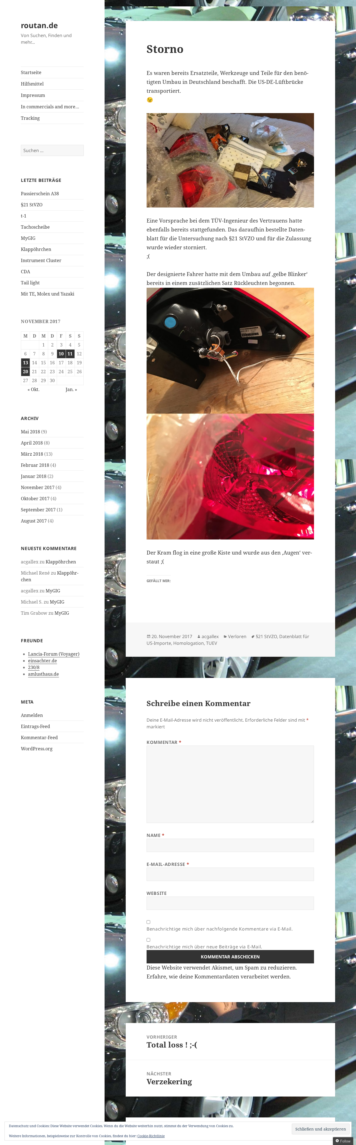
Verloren (237, 636)
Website (157, 893)
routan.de (39, 25)
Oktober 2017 (35, 498)
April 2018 (32, 443)
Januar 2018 (33, 476)
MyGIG (28, 238)
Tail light (30, 283)
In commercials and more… (50, 107)
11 (70, 354)
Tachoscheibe (35, 227)
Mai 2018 (30, 432)
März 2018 (32, 454)
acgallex (210, 636)
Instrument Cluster (41, 260)
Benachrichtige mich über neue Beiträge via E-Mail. (204, 947)
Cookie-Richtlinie (151, 1136)
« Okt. (33, 389)
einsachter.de (42, 661)
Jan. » (71, 389)
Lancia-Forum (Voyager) (54, 654)
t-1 (23, 216)
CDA (25, 271)
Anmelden (32, 715)
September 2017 (38, 510)
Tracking (30, 118)
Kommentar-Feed (39, 737)
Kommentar (164, 742)
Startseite (31, 72)
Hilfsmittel (32, 84)
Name (156, 835)
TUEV (211, 643)
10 (61, 354)
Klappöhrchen (36, 249)
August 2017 (34, 521)
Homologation (188, 643)
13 (25, 363)
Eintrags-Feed (35, 726)
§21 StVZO (32, 205)
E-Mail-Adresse (168, 864)
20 (25, 371)
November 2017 (38, 487)
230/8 (33, 667)
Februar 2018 (35, 465)
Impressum (33, 95)
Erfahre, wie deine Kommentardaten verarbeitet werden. (219, 976)
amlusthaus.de (43, 674)
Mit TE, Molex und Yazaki (47, 294)
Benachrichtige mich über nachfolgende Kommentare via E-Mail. (220, 929)
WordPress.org (37, 749)
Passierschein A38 (40, 194)
